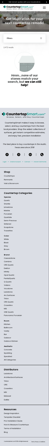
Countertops (9, 176)
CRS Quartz (8, 265)
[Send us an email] (30, 154)
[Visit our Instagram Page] (18, 154)
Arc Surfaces (9, 295)
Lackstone (8, 292)
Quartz (7, 200)
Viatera (7, 285)
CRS (5, 384)
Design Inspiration (11, 413)
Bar (5, 334)
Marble (7, 210)
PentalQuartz (9, 278)
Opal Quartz (9, 275)
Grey (6, 246)
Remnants (8, 179)
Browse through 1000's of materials (22, 2)
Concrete (8, 349)
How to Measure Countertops (16, 424)
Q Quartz (7, 282)
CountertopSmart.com (9, 441)
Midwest (7, 396)
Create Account (15, 162)
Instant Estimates (40, 162)
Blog (6, 432)
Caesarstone (9, 258)
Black (6, 242)
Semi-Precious (10, 220)
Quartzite (8, 217)
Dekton (7, 268)
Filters (9, 38)
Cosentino (8, 305)
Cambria (7, 261)
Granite (7, 204)
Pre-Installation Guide (13, 421)
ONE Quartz (9, 312)
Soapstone (8, 227)
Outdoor (7, 337)
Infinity (6, 271)
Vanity (6, 331)
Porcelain (8, 214)
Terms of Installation (12, 428)
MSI (5, 308)
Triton (6, 298)
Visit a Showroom (11, 183)
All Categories (10, 360)
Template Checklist (12, 417)
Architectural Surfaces (13, 377)
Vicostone (8, 288)
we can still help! (31, 83)
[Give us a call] (42, 154)
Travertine (8, 230)
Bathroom (8, 327)
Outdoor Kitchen (11, 341)
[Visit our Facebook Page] (7, 154)
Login (5, 162)
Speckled (8, 356)
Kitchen (7, 324)
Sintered (7, 224)
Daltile (6, 400)
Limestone (8, 207)
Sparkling (8, 353)
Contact (27, 162)
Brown (6, 249)
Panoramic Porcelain (13, 315)
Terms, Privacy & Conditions (38, 441)
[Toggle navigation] (44, 7)
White (6, 239)
